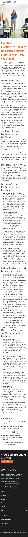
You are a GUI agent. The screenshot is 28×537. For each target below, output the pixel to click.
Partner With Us (5, 495)
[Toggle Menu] (25, 2)
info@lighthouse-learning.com (12, 483)
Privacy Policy (18, 532)
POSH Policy (4, 523)
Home (2, 4)
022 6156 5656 (14, 481)
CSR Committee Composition (8, 527)
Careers (3, 503)
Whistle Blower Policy (6, 519)
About (2, 491)
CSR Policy (4, 515)
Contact (3, 499)
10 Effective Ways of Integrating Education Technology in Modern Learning (12, 437)
